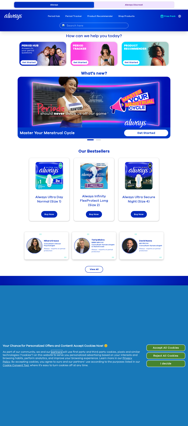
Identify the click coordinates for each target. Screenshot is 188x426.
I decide (165, 363)
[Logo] (13, 16)
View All (94, 269)
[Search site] (63, 25)
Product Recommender (100, 16)
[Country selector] (179, 16)
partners (56, 352)
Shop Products (126, 16)
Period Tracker (73, 16)
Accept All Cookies (166, 348)
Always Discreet (134, 4)
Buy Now (49, 214)
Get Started (29, 62)
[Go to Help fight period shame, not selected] (98, 139)
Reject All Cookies (165, 356)
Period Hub (54, 16)
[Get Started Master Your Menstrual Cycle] (94, 106)
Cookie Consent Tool (16, 365)
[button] (42, 54)
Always (54, 4)
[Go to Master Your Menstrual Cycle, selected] (90, 139)
